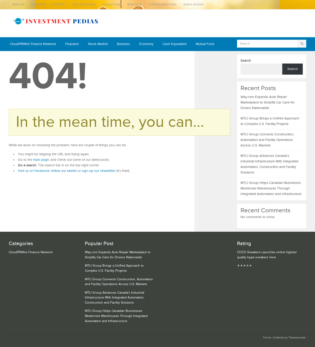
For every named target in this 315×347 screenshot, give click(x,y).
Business (123, 44)
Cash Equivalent (175, 44)
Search (246, 61)
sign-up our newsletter (98, 171)
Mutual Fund (205, 44)
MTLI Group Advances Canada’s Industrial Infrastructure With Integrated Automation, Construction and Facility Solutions (114, 297)
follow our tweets (64, 171)
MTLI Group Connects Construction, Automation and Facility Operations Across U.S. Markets (267, 139)
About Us (18, 4)
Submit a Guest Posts (162, 4)
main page (41, 160)
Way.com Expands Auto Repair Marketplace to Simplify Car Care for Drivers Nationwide (268, 102)
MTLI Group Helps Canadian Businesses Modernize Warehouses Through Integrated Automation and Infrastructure (271, 188)
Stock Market (98, 44)
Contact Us (38, 4)
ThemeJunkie (297, 337)
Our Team (58, 4)
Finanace (72, 44)
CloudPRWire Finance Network (33, 44)
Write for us (134, 4)
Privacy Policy (111, 4)
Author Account (193, 4)
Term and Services (84, 4)
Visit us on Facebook (34, 171)
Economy (146, 44)
